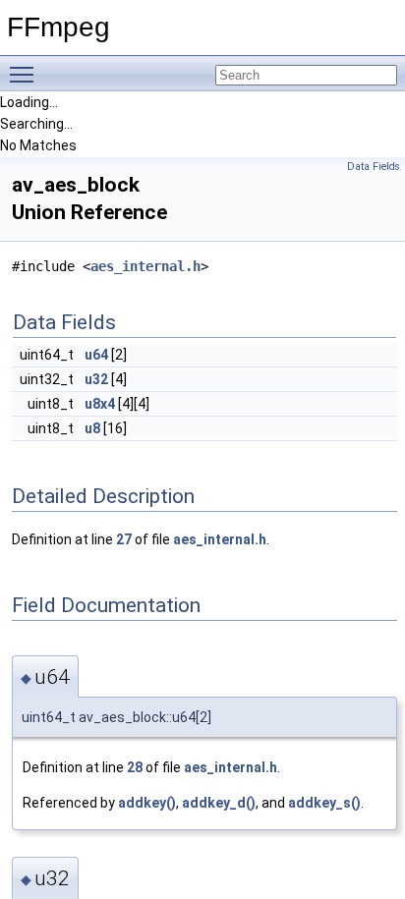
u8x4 (100, 404)
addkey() (147, 803)
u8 (92, 428)
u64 (96, 355)
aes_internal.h (145, 266)
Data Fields (373, 166)
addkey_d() (219, 803)
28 (135, 767)
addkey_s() (324, 803)
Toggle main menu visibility (25, 73)
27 (124, 539)
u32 (96, 379)
